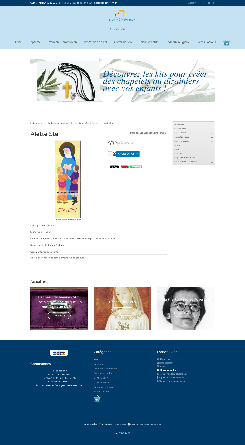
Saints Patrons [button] (206, 42)
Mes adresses (166, 363)
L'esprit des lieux (122, 302)
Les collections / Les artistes (185, 162)
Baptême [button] (34, 42)
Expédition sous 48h (104, 3)
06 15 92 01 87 (54, 3)
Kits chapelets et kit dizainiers (122, 69)
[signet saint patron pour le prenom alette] (68, 179)
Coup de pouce (180, 129)
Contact (39, 3)
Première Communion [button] (62, 42)
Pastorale (178, 154)
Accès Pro (193, 3)
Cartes (177, 145)
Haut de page (122, 433)
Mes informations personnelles (172, 374)
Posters (177, 149)
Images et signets (181, 141)
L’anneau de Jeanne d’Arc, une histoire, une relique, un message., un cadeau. (59, 302)
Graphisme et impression (184, 158)
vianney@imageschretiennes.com (64, 385)
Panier (163, 366)
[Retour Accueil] (122, 16)
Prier (18, 42)
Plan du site (105, 424)
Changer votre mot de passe (171, 381)
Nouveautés (179, 124)
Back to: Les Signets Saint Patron (148, 132)
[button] (212, 129)
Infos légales (91, 424)
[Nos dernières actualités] (31, 3)
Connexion (165, 359)
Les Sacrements (180, 133)
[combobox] (122, 29)
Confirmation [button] (123, 42)
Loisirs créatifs (101, 382)
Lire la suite (110, 87)
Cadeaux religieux (103, 387)
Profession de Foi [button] (95, 42)
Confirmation (101, 377)
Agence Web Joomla (121, 424)
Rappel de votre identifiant (171, 377)
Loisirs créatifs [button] (149, 42)
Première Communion (106, 368)
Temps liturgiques (181, 137)
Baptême (99, 364)
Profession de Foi (103, 373)
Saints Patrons (101, 391)
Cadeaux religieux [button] (178, 42)
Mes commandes (168, 370)
